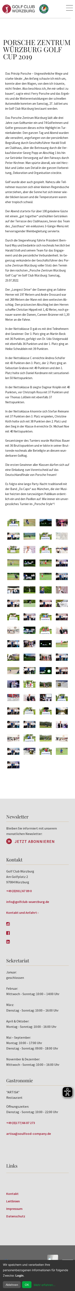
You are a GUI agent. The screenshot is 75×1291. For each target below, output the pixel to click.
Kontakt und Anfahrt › (22, 912)
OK (27, 1284)
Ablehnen (12, 1284)
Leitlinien (13, 1201)
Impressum (14, 1209)
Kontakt (12, 1194)
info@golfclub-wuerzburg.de (27, 902)
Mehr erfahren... (44, 1285)
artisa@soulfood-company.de (28, 1133)
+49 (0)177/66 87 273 (20, 1123)
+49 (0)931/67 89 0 (19, 891)
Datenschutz (15, 1216)
